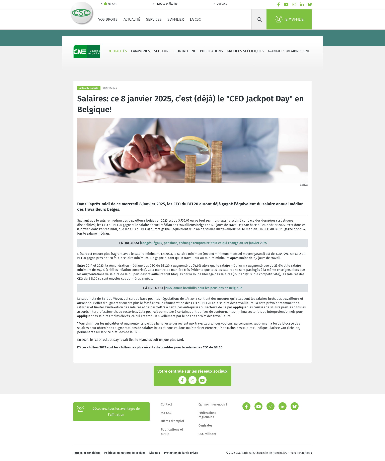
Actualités (117, 51)
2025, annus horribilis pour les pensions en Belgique (203, 288)
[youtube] (286, 4)
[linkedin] (302, 4)
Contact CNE (185, 51)
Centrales (206, 425)
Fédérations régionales (207, 415)
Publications (211, 51)
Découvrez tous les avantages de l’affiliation (116, 412)
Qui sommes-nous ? (213, 404)
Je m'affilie (294, 19)
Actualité (132, 19)
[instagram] (294, 4)
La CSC (195, 19)
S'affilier (175, 19)
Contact (222, 3)
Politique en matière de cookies (124, 453)
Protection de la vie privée (181, 453)
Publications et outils (172, 432)
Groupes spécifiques (245, 51)
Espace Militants (166, 3)
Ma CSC (112, 4)
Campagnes (140, 51)
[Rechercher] (260, 19)
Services (153, 19)
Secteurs (162, 51)
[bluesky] (310, 4)
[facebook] (278, 4)
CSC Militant (207, 434)
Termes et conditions (86, 453)
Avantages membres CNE (289, 51)
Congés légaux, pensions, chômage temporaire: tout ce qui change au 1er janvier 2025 (204, 243)
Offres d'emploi (172, 421)
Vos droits (108, 19)
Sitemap (154, 453)
